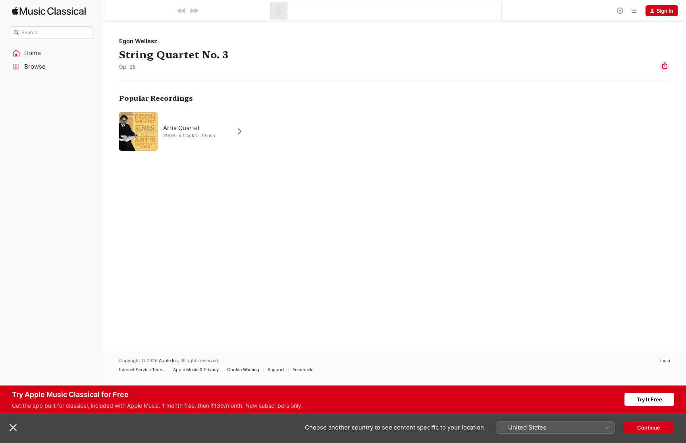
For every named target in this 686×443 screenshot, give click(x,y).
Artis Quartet (181, 128)
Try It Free (649, 399)
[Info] (620, 10)
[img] (49, 11)
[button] (51, 53)
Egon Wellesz (138, 41)
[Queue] (633, 10)
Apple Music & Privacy (196, 370)
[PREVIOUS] (181, 10)
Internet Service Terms (142, 370)
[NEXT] (194, 10)
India (665, 361)
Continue (648, 427)
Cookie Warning (243, 370)
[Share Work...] (664, 66)
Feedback (302, 370)
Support (276, 370)
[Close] (13, 427)
